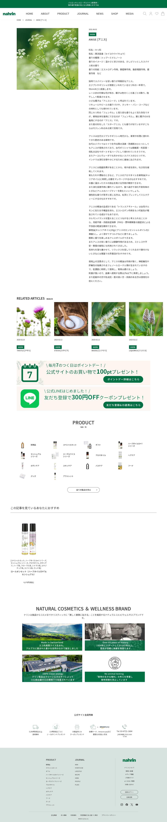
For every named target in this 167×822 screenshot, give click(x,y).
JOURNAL (28, 20)
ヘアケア (49, 788)
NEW (76, 765)
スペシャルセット (51, 768)
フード (48, 798)
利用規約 (73, 815)
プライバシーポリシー (109, 815)
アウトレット (50, 805)
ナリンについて (129, 768)
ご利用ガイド (129, 778)
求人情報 (64, 815)
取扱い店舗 (129, 771)
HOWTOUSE (79, 768)
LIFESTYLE (78, 771)
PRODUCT (51, 759)
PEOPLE (77, 781)
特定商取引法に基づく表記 (89, 815)
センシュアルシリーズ (53, 778)
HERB (77, 778)
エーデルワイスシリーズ (54, 781)
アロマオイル (50, 785)
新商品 (48, 765)
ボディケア (49, 791)
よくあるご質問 (129, 781)
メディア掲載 (129, 774)
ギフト (48, 771)
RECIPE (77, 775)
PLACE (77, 785)
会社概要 (54, 815)
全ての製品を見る (83, 489)
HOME (19, 20)
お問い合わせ (129, 784)
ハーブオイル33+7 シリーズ (55, 775)
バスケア (49, 795)
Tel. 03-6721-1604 (124, 731)
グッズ (48, 802)
